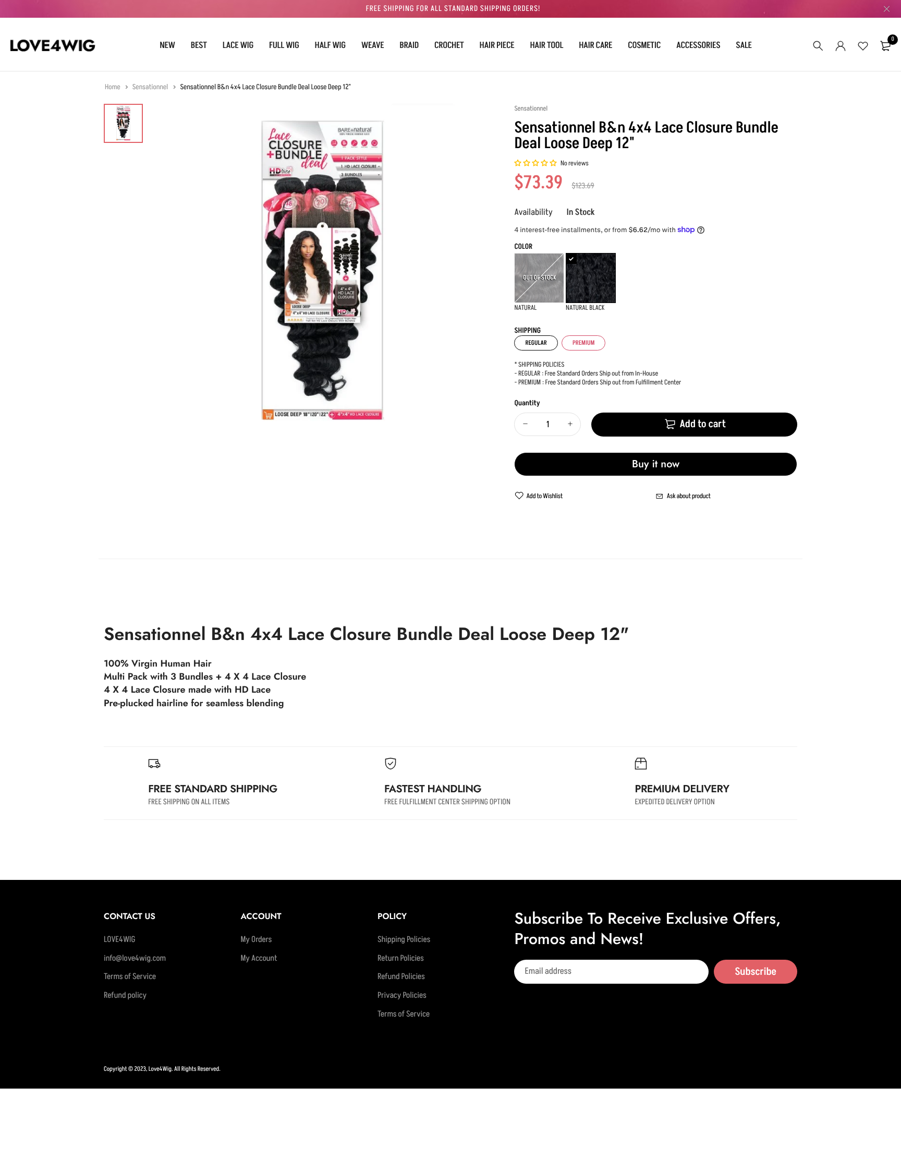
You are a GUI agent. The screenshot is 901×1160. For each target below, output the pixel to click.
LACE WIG (238, 45)
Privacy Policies (402, 995)
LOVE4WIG (120, 940)
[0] (885, 46)
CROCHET (449, 45)
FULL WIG (284, 45)
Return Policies (401, 958)
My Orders (256, 940)
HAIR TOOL (546, 45)
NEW (167, 45)
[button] (535, 163)
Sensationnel (150, 87)
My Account (258, 958)
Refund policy (125, 995)
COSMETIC (644, 45)
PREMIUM (583, 343)
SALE (743, 45)
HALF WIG (330, 45)
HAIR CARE (595, 45)
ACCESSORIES (698, 45)
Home (113, 87)
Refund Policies (401, 977)
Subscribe (755, 971)
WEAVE (372, 45)
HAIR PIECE (497, 45)
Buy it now (655, 464)
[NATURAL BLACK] (591, 278)
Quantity (527, 403)
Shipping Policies (404, 940)
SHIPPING (527, 331)
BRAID (409, 45)
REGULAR (535, 343)
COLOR (523, 247)
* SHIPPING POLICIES (539, 365)
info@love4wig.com (135, 958)
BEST (199, 45)
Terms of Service (130, 977)
